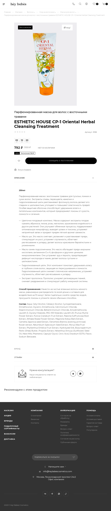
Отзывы (18, 357)
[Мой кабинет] (86, 4)
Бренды (8, 421)
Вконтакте (45, 494)
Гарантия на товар (94, 423)
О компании (36, 416)
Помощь (91, 410)
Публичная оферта (68, 442)
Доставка (9, 439)
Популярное (91, 430)
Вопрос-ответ (66, 429)
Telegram (73, 374)
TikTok (66, 494)
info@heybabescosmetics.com (57, 471)
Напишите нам (56, 467)
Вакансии (9, 434)
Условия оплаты (93, 416)
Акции (7, 416)
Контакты (35, 423)
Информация (67, 410)
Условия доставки (94, 419)
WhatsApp (80, 374)
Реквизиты (65, 422)
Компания (37, 410)
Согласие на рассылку (70, 439)
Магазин (9, 410)
